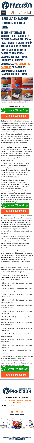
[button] (3, 12)
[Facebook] (12, 412)
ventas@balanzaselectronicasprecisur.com (19, 406)
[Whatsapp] (16, 12)
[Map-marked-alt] (22, 412)
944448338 (12, 401)
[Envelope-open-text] (29, 12)
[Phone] (12, 12)
